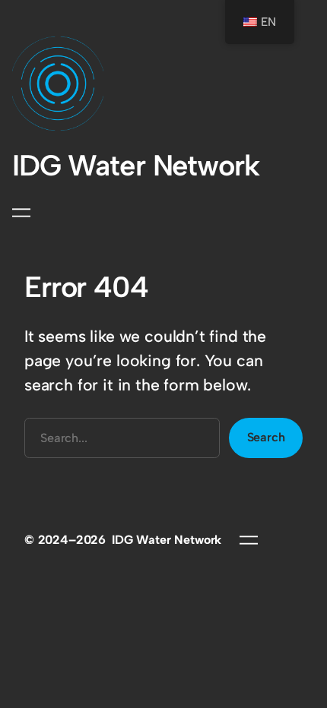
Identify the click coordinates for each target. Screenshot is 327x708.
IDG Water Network (135, 165)
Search (266, 437)
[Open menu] (21, 213)
